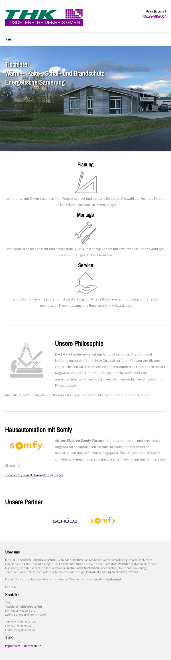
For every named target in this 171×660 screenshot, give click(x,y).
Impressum (12, 646)
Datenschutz (32, 646)
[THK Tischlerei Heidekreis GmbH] (44, 18)
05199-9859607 (154, 16)
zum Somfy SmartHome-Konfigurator (34, 475)
